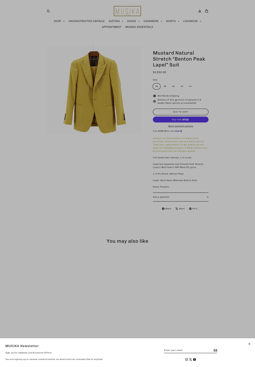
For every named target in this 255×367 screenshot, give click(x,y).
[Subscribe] (215, 350)
